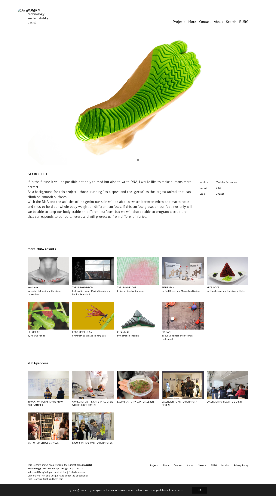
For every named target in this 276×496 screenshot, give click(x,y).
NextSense (33, 287)
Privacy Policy (241, 465)
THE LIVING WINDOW (82, 287)
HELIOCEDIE (34, 332)
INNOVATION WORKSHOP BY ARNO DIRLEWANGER (45, 403)
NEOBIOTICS (213, 287)
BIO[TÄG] (166, 332)
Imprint (225, 465)
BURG (243, 22)
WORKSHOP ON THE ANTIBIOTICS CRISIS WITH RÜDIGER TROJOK (92, 403)
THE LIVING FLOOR (126, 287)
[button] (138, 160)
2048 (219, 188)
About (218, 22)
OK (199, 490)
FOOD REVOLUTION (82, 332)
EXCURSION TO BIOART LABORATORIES (92, 443)
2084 (40, 249)
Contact (205, 22)
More (192, 22)
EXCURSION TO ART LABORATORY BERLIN (179, 403)
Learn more (176, 490)
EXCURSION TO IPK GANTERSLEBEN (135, 402)
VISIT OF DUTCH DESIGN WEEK (43, 443)
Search (231, 22)
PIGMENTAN (168, 287)
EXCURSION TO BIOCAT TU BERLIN (224, 402)
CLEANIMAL (123, 332)
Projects (179, 22)
